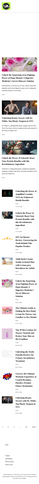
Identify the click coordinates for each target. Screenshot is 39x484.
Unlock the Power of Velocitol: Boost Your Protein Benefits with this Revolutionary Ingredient (18, 161)
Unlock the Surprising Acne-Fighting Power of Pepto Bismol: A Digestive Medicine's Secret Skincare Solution (18, 78)
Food (3, 94)
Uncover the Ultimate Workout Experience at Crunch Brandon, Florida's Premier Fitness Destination (26, 380)
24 (26, 427)
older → (34, 427)
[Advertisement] (19, 32)
